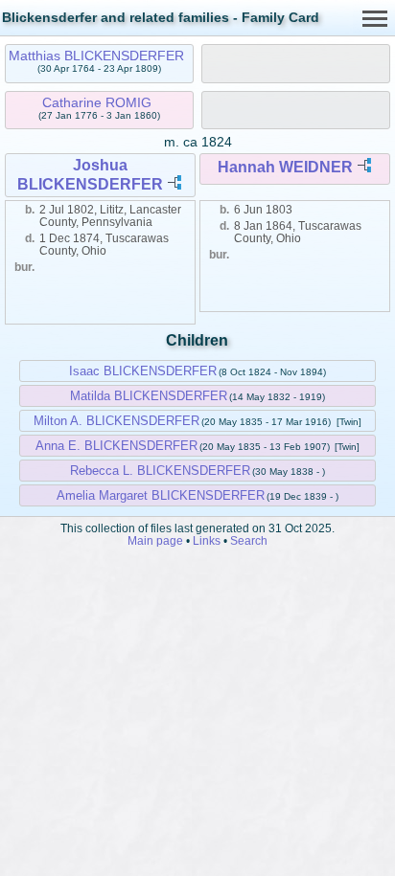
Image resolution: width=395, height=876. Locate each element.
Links (207, 540)
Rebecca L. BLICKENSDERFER (160, 470)
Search (248, 540)
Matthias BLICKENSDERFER (96, 55)
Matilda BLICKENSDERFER (148, 396)
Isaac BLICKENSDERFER (143, 371)
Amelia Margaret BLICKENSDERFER (161, 495)
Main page (155, 540)
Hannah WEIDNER (285, 167)
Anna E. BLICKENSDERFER (116, 445)
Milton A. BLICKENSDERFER (116, 421)
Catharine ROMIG (96, 102)
